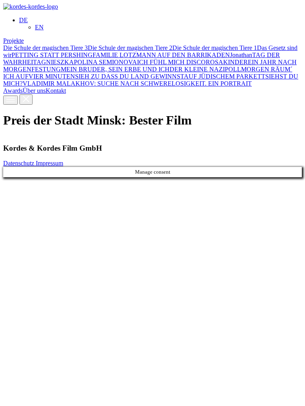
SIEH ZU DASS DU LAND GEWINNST (129, 76)
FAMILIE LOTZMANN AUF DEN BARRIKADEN (161, 55)
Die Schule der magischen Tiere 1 (214, 47)
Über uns (34, 90)
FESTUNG (46, 69)
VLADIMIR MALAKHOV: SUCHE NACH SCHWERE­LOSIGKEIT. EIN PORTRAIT (137, 83)
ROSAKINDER (227, 62)
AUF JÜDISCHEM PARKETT (224, 76)
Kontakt (56, 90)
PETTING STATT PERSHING (52, 55)
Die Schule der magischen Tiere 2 (130, 47)
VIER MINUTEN (52, 76)
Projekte (13, 40)
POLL (233, 69)
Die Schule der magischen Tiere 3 (45, 47)
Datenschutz (19, 163)
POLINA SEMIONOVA (105, 62)
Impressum (49, 163)
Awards (13, 90)
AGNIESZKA (55, 62)
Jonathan (241, 55)
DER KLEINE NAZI (197, 69)
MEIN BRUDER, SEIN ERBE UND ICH (115, 69)
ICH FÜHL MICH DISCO (171, 62)
